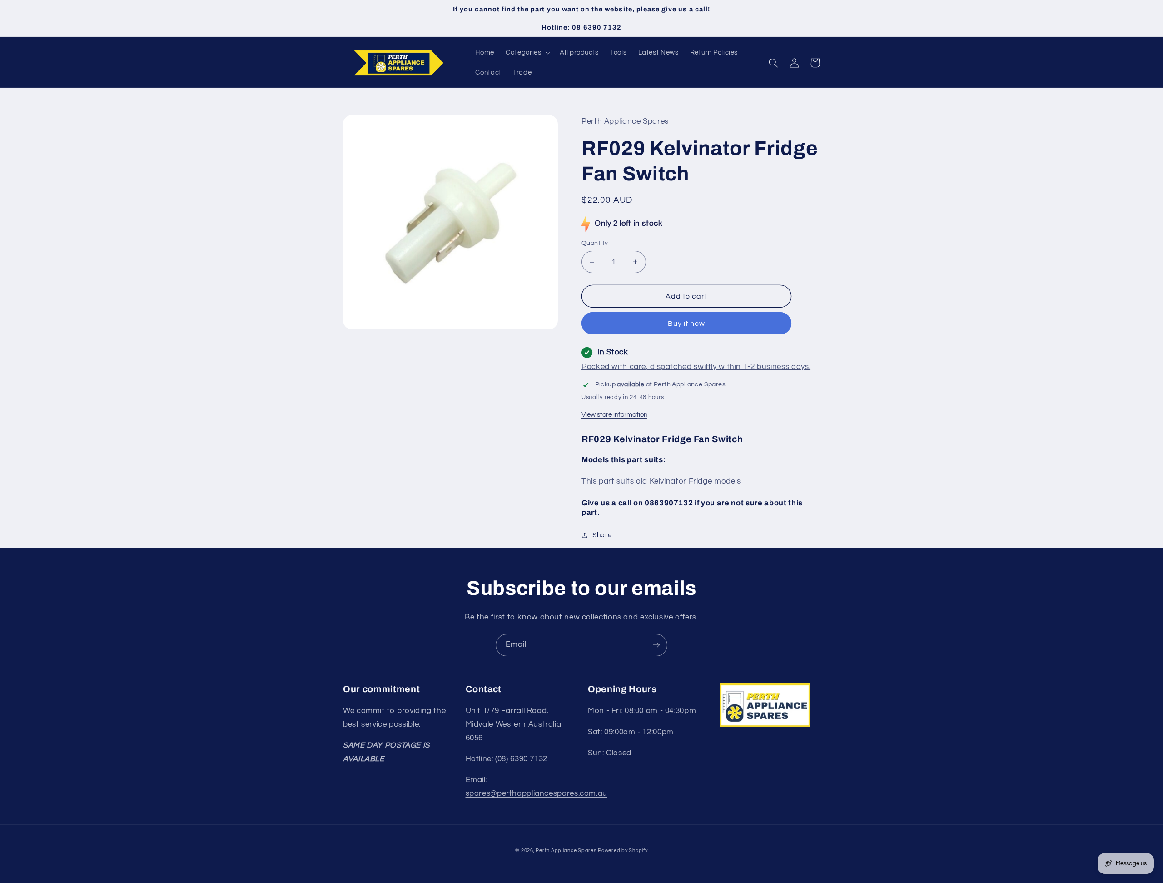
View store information (614, 414)
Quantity (595, 243)
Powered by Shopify (622, 850)
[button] (527, 53)
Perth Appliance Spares (566, 850)
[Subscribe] (656, 645)
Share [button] (601, 535)
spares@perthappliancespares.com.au (536, 793)
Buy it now (687, 323)
